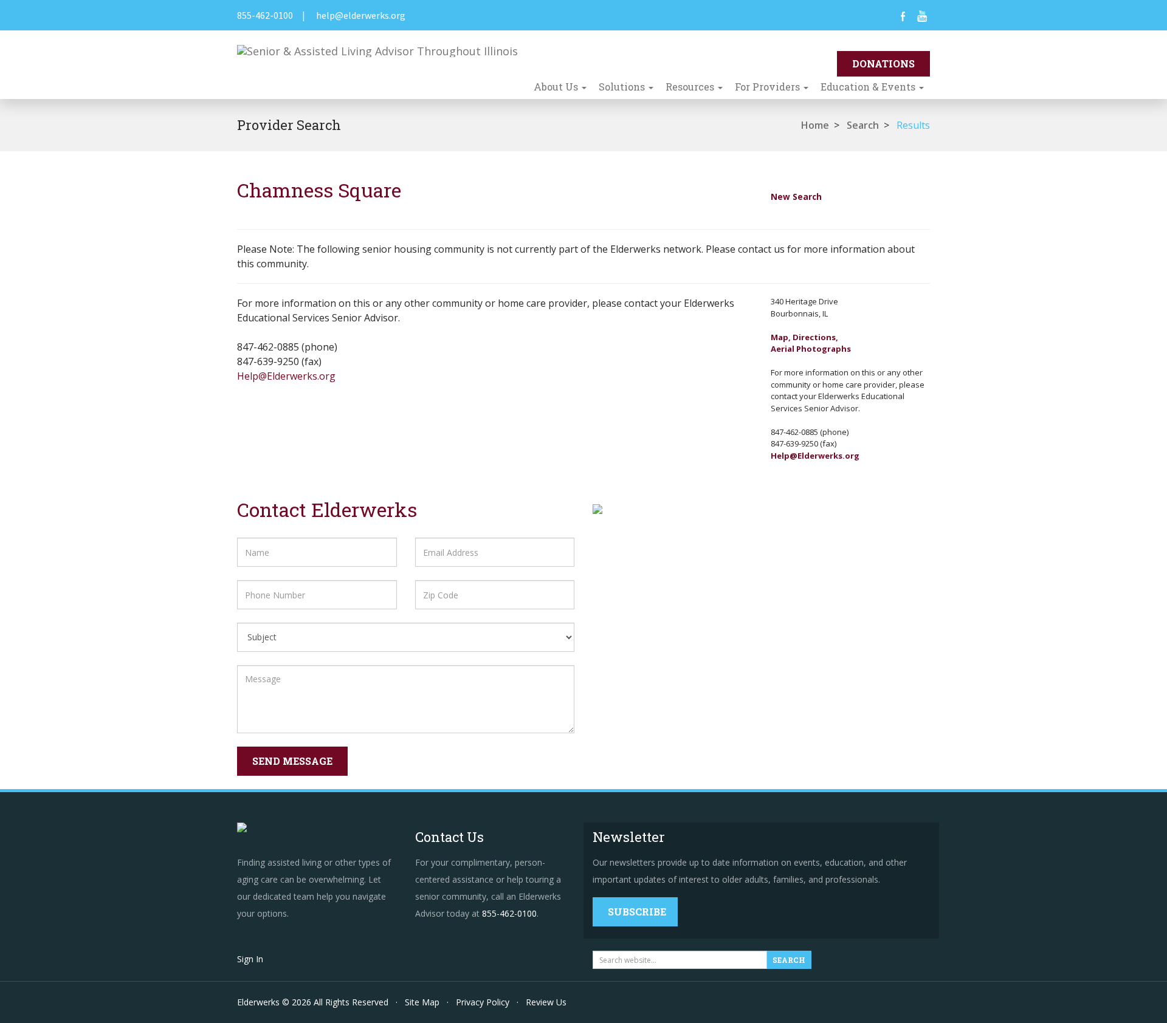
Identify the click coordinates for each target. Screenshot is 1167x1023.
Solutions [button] (623, 86)
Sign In (250, 959)
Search (863, 125)
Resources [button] (691, 86)
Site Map (422, 1002)
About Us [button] (557, 86)
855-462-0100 (265, 15)
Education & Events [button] (869, 86)
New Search (796, 196)
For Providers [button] (768, 86)
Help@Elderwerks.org (286, 376)
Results (913, 125)
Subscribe (637, 911)
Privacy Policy (482, 1002)
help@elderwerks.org (360, 15)
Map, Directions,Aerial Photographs (811, 343)
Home (815, 125)
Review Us (546, 1002)
